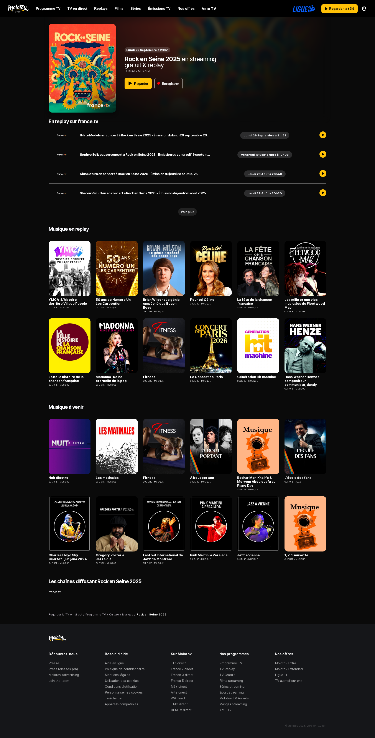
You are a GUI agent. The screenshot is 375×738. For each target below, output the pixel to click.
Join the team (59, 681)
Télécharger (114, 698)
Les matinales (107, 478)
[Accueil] (18, 8)
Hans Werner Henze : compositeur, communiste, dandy (302, 381)
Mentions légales (117, 675)
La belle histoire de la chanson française (66, 379)
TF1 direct (178, 663)
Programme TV (230, 663)
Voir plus (187, 212)
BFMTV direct (181, 710)
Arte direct (179, 692)
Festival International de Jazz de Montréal (163, 557)
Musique (144, 71)
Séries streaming (232, 686)
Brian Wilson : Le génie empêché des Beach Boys (161, 303)
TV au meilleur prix (288, 681)
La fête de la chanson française (254, 302)
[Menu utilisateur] (364, 8)
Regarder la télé (341, 8)
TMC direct (179, 704)
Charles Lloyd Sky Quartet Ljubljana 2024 (68, 557)
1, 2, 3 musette (296, 555)
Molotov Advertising (64, 675)
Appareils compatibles (121, 704)
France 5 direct (182, 681)
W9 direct (178, 698)
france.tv (55, 592)
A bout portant (202, 478)
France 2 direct (182, 669)
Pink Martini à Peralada (208, 555)
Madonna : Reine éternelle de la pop (111, 379)
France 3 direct (182, 675)
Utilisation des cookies (122, 681)
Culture (130, 71)
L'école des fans (298, 478)
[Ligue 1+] (304, 8)
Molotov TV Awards (234, 698)
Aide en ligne (114, 663)
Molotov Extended (289, 669)
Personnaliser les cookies (124, 692)
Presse (54, 663)
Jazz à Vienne (248, 555)
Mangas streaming (233, 704)
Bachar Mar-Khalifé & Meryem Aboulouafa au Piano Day (256, 482)
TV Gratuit (227, 675)
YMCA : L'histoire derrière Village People (68, 302)
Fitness (149, 377)
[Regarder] (322, 135)
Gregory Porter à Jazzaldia (110, 557)
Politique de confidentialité (125, 669)
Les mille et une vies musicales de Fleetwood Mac (305, 303)
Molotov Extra (285, 663)
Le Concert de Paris (206, 377)
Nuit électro (58, 478)
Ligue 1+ (281, 675)
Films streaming (231, 681)
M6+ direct (179, 686)
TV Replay (227, 669)
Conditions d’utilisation (121, 686)
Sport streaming (231, 692)
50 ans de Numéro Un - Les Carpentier (114, 302)
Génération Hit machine (256, 377)
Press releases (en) (63, 669)
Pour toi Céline (202, 300)
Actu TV (225, 710)
